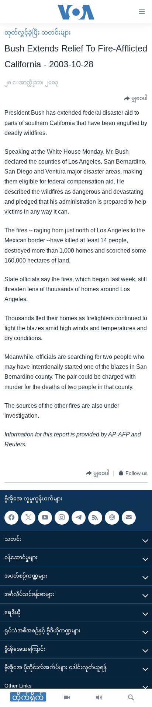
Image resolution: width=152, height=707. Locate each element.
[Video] (67, 698)
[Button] (136, 98)
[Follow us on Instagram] (62, 517)
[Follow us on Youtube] (45, 517)
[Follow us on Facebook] (11, 517)
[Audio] (99, 698)
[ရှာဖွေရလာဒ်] (131, 698)
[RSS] (95, 517)
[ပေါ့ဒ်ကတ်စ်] (112, 517)
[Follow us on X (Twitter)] (28, 517)
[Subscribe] (129, 517)
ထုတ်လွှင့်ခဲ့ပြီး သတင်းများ (37, 32)
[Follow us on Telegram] (79, 517)
